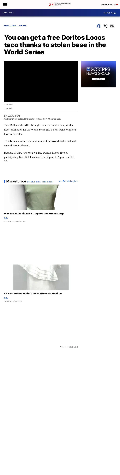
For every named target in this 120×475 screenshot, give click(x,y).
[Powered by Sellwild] (73, 347)
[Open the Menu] (5, 4)
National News (15, 25)
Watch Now (108, 4)
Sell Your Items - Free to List (39, 182)
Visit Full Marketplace (68, 181)
